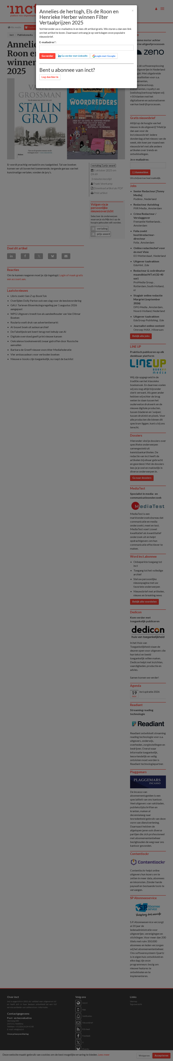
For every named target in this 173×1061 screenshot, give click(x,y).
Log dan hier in (50, 77)
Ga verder (47, 55)
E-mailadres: (47, 42)
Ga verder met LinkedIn (74, 55)
